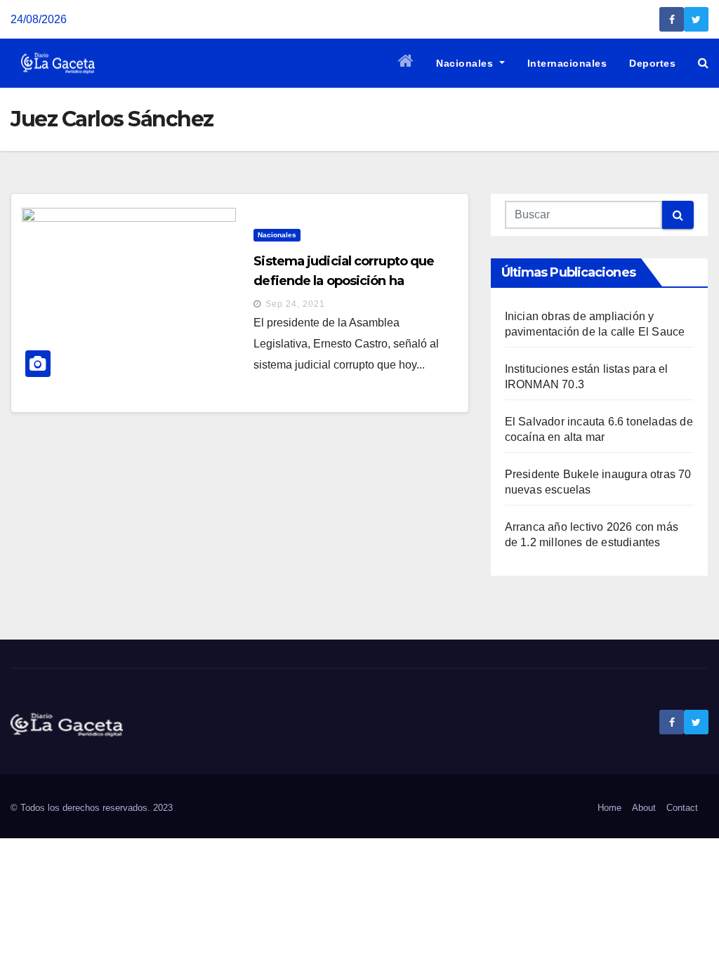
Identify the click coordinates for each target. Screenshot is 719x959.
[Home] (406, 63)
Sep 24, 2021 (295, 304)
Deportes (652, 63)
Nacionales (466, 63)
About (644, 807)
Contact (682, 807)
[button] (703, 63)
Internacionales (567, 63)
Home (609, 807)
